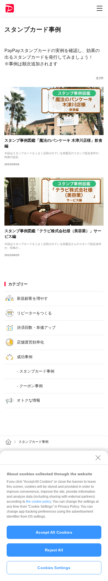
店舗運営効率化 (30, 342)
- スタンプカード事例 (35, 371)
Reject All (54, 550)
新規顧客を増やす (32, 298)
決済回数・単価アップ (36, 327)
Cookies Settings (53, 567)
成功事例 (24, 357)
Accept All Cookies (54, 532)
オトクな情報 (28, 400)
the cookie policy (38, 501)
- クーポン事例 (30, 386)
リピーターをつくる (34, 313)
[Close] (98, 457)
